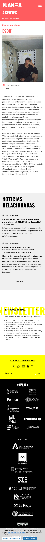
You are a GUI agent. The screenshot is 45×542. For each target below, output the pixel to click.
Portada (5, 18)
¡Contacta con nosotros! (22, 360)
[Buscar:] (22, 373)
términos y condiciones (33, 316)
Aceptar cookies (29, 538)
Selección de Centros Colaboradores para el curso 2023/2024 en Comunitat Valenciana (21, 221)
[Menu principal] (40, 5)
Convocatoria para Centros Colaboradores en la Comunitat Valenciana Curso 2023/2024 (18, 249)
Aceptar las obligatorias (11, 538)
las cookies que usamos (17, 533)
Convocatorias (12, 215)
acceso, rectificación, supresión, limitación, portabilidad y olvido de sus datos (23, 337)
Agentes (12, 18)
